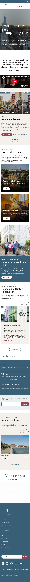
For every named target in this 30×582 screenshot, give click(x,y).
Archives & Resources (6, 547)
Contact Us (4, 544)
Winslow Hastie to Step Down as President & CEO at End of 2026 (14, 457)
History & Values (5, 538)
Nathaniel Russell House (13, 211)
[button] (27, 6)
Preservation (11, 41)
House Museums (7, 43)
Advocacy (22, 41)
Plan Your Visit (5, 530)
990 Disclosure (14, 575)
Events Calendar (5, 522)
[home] (5, 6)
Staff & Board (4, 541)
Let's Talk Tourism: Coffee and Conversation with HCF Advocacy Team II (14, 327)
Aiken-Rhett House (11, 181)
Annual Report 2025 (5, 575)
